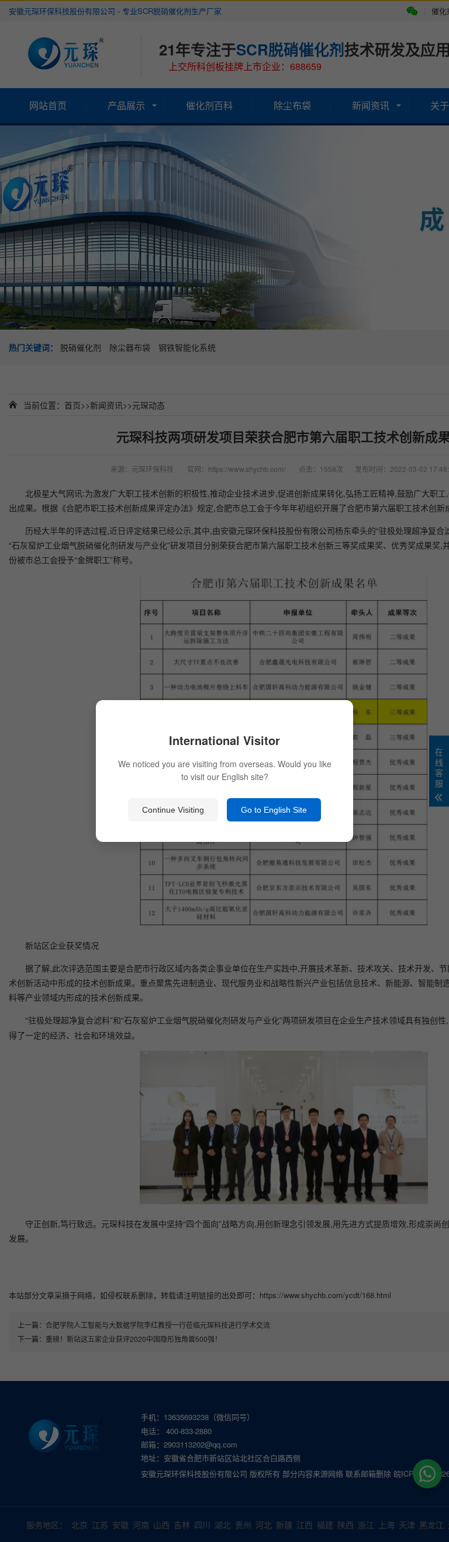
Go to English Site (274, 809)
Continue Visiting (173, 809)
